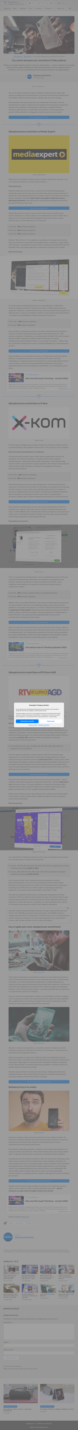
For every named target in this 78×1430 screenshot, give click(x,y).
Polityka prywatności (43, 725)
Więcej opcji (51, 721)
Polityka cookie (33, 725)
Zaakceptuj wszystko (27, 721)
